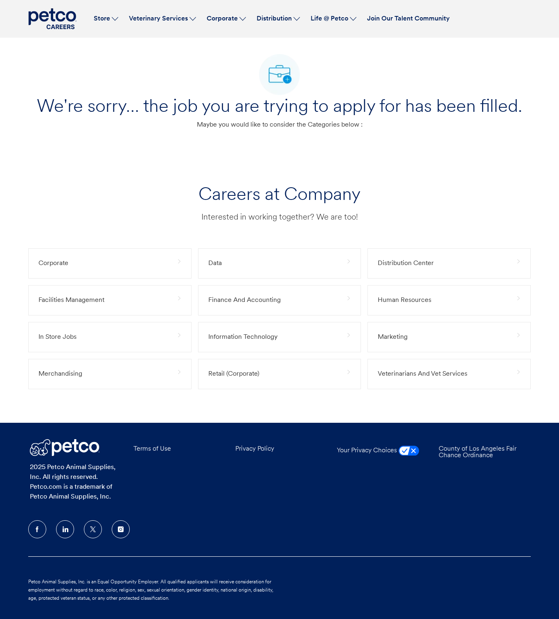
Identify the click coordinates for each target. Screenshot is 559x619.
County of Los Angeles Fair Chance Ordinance (477, 452)
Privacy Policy (254, 449)
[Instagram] (121, 529)
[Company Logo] (53, 19)
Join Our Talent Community (408, 19)
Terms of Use (152, 449)
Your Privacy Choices (368, 450)
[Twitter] (93, 529)
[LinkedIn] (65, 529)
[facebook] (37, 529)
